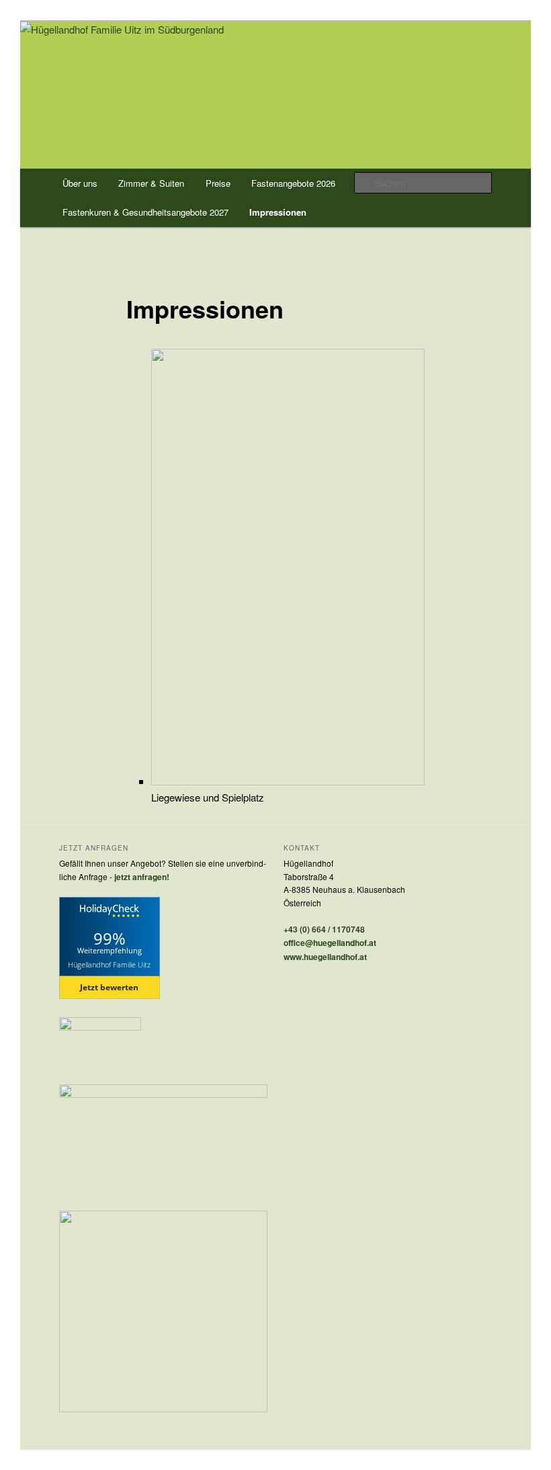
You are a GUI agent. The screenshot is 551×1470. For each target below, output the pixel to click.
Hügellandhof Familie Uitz (109, 964)
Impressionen (277, 212)
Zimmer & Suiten (151, 183)
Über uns (79, 183)
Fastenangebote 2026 (293, 183)
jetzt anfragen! (141, 877)
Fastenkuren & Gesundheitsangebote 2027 (145, 212)
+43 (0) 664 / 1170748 (324, 929)
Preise (218, 183)
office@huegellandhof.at (330, 943)
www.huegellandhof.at (325, 957)
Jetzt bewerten (109, 987)
